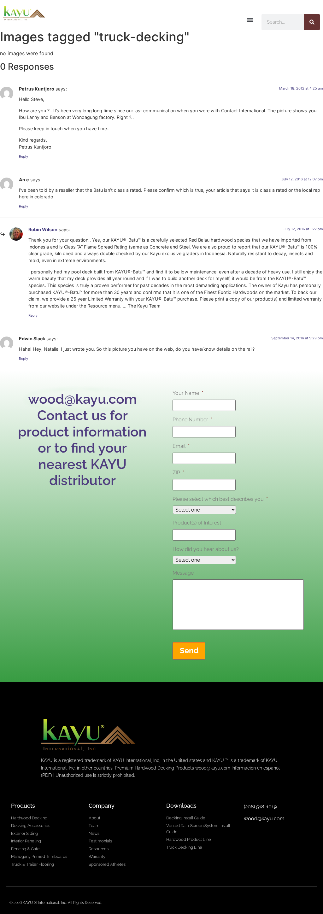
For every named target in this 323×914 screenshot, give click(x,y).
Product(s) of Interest (197, 523)
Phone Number (192, 420)
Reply (23, 156)
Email (181, 446)
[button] (250, 19)
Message (183, 573)
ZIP (178, 473)
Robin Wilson (42, 229)
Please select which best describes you (220, 499)
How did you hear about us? (206, 549)
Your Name (188, 393)
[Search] (312, 22)
